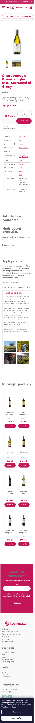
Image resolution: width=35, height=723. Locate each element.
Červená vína (26, 17)
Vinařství (5, 679)
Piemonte (22, 155)
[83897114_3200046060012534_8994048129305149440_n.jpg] (10, 346)
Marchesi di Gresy (23, 137)
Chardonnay (23, 148)
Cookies (4, 657)
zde (14, 707)
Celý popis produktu (9, 106)
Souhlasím (16, 718)
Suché (21, 168)
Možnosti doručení (9, 128)
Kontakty (5, 674)
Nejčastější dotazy (8, 659)
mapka (4, 637)
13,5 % (21, 164)
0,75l (20, 175)
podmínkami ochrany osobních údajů (16, 596)
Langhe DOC (23, 157)
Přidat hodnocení (9, 245)
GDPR (4, 655)
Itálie (20, 151)
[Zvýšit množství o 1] (29, 114)
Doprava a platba (8, 662)
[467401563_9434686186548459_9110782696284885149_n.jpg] (23, 358)
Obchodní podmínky (9, 653)
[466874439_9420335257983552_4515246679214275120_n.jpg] (10, 358)
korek (21, 171)
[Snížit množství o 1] (20, 114)
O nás (4, 672)
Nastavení (16, 712)
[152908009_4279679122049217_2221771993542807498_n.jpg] (23, 346)
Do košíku (24, 121)
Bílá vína (10, 17)
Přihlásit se (17, 603)
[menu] (3, 6)
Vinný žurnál (6, 677)
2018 (20, 160)
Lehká (21, 144)
